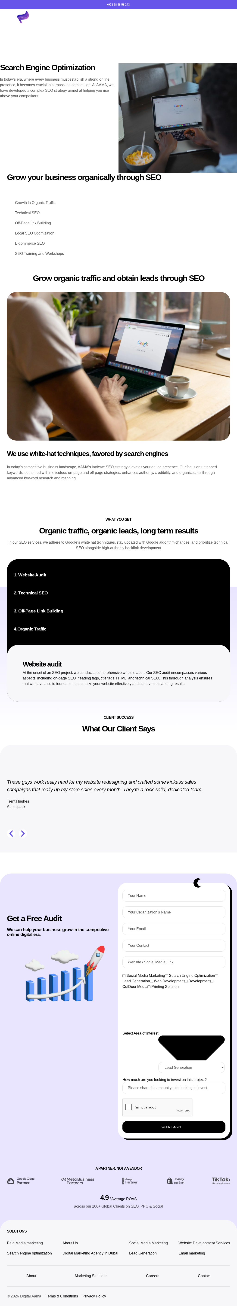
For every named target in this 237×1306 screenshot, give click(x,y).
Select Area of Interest (140, 1033)
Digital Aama (30, 1296)
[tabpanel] (121, 673)
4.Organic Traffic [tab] (30, 629)
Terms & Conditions (62, 1296)
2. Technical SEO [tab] (31, 593)
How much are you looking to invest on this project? (164, 1080)
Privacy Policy (94, 1296)
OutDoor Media (134, 987)
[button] (229, 17)
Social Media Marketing (145, 975)
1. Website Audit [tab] (30, 574)
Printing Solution (165, 987)
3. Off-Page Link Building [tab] (38, 611)
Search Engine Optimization (192, 975)
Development (199, 981)
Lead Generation (136, 981)
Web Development (169, 981)
